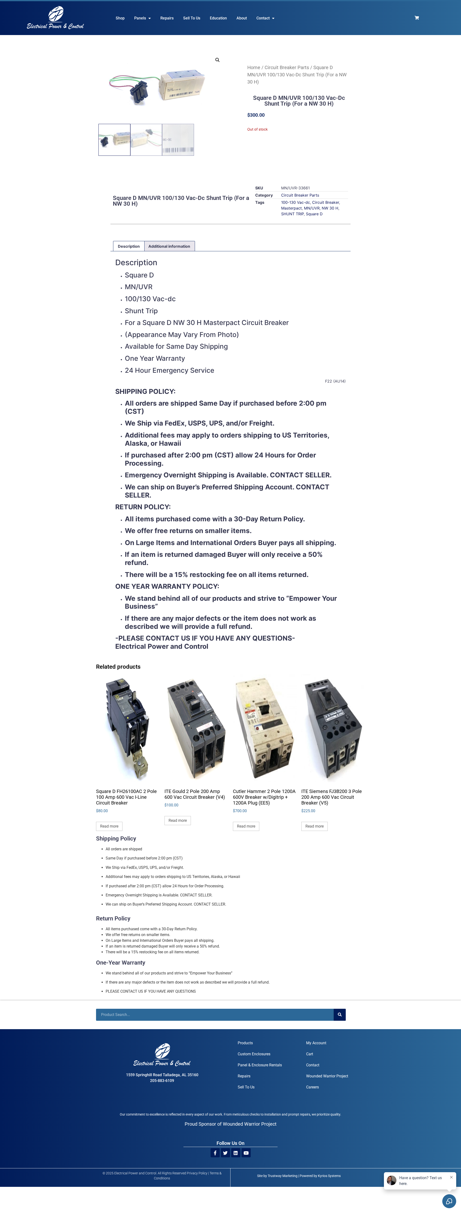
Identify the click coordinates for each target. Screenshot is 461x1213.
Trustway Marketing (282, 1176)
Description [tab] (129, 246)
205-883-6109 (162, 1080)
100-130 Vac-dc (295, 202)
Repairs (167, 18)
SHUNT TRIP (292, 213)
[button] (217, 60)
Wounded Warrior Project (327, 1076)
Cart (309, 1054)
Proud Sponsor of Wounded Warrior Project (231, 1124)
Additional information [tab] (169, 246)
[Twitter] (225, 1152)
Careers (312, 1087)
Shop (120, 18)
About (242, 18)
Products (245, 1043)
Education (218, 18)
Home (253, 67)
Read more (109, 826)
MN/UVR (312, 208)
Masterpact (291, 208)
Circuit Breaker (325, 202)
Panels (140, 18)
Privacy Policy (197, 1173)
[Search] (340, 1015)
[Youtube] (246, 1152)
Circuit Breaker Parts (287, 67)
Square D (314, 213)
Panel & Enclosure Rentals (260, 1065)
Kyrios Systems (329, 1176)
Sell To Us (191, 18)
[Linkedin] (235, 1152)
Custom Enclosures (254, 1054)
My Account (316, 1043)
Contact (263, 18)
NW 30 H (330, 208)
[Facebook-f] (215, 1152)
